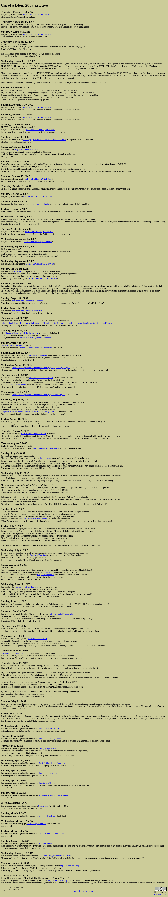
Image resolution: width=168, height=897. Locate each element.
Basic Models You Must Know (33, 433)
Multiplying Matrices (47, 748)
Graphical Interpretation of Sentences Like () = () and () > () (41, 368)
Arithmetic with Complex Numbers (53, 795)
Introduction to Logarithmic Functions (27, 311)
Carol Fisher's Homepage (83, 891)
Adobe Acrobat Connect (16, 385)
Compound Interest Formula (26, 587)
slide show (18, 271)
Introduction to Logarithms (50, 738)
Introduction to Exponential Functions (27, 301)
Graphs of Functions (38, 555)
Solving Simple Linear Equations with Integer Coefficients (25, 323)
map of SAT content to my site (27, 149)
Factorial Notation (46, 843)
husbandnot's (45, 458)
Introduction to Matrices (49, 773)
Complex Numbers (47, 816)
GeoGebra (49, 572)
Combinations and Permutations (52, 833)
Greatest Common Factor (38, 204)
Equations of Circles (47, 783)
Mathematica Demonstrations (41, 377)
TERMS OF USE (159, 894)
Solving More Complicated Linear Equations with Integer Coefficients (83, 323)
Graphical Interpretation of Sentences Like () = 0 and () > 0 (38, 395)
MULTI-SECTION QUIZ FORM (37, 14)
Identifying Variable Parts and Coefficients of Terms (44, 139)
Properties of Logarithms (49, 728)
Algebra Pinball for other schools (14, 653)
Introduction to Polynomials (61, 614)
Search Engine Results (36, 823)
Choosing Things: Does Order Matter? (55, 856)
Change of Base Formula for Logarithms (21, 333)
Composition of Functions (12, 345)
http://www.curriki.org (69, 866)
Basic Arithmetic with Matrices (52, 763)
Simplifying (43, 806)
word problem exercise (37, 638)
